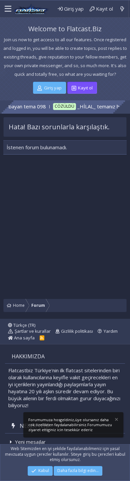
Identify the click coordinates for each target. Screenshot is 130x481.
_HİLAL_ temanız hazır (96, 106)
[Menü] (6, 9)
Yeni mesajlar (30, 441)
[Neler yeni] (122, 8)
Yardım (111, 331)
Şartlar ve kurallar (33, 331)
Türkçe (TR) (23, 325)
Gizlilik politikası (77, 331)
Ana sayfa (24, 338)
